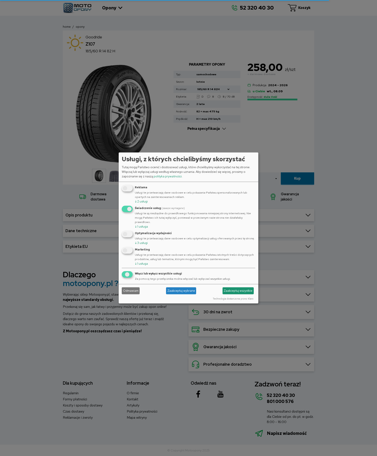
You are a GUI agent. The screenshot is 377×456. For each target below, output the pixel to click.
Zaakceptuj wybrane (181, 291)
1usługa (141, 226)
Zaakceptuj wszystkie (238, 291)
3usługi (141, 243)
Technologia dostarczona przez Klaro (233, 298)
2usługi (141, 201)
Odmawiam (131, 291)
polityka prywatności (168, 176)
